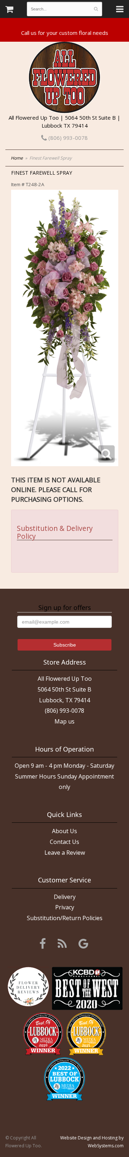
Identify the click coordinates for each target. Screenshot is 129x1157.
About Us (64, 831)
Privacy (64, 907)
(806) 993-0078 (67, 137)
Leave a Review (64, 853)
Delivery (65, 897)
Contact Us (64, 842)
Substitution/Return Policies (64, 918)
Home (17, 158)
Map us (64, 721)
